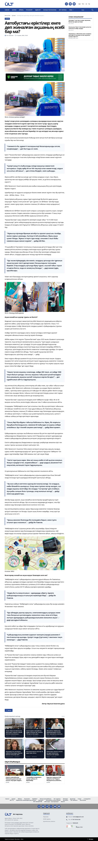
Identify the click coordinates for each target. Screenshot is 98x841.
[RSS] (58, 806)
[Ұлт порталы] (9, 3)
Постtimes (83, 800)
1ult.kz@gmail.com (78, 816)
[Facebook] (70, 3)
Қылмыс (65, 800)
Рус (89, 4)
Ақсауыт (40, 800)
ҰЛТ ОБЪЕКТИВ (37, 801)
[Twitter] (51, 806)
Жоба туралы (47, 819)
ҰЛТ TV (12, 800)
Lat (86, 4)
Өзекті (63, 801)
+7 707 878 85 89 (75, 819)
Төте (83, 4)
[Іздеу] (92, 10)
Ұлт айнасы (74, 800)
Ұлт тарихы (63, 10)
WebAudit (75, 823)
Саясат (7, 10)
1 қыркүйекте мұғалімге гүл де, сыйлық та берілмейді (33, 778)
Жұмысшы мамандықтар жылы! (26, 800)
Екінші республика (49, 10)
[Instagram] (66, 3)
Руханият (29, 10)
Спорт (79, 798)
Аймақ (21, 10)
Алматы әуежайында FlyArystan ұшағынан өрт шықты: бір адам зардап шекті (13, 779)
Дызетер (72, 798)
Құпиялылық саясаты (49, 821)
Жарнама (45, 816)
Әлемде (65, 798)
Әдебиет (38, 10)
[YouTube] (74, 3)
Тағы (70, 10)
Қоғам (14, 10)
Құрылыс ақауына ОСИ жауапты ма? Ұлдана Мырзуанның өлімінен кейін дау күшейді (54, 779)
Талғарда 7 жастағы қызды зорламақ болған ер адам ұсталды (79, 21)
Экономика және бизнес (53, 800)
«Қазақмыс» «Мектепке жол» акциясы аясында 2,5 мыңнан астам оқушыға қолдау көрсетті (80, 35)
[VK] (47, 806)
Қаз (79, 4)
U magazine (87, 798)
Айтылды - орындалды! (51, 801)
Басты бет (7, 15)
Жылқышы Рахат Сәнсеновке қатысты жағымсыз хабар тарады (80, 27)
